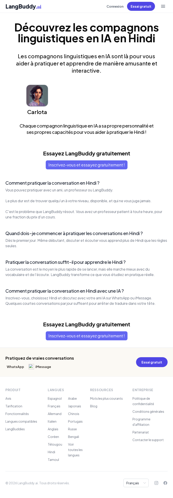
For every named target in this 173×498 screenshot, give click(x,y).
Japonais (74, 406)
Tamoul (53, 460)
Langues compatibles (21, 421)
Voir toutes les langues (75, 449)
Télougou (55, 444)
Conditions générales (148, 411)
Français (54, 406)
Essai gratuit (141, 6)
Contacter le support (148, 440)
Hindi (51, 452)
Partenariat (140, 432)
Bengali (73, 437)
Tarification (13, 406)
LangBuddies (15, 429)
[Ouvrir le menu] (163, 6)
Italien (52, 421)
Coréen (53, 437)
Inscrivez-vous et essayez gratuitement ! (86, 164)
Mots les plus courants (106, 398)
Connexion (115, 6)
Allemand (54, 414)
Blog (93, 406)
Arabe (72, 398)
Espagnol (55, 398)
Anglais (53, 429)
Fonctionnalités (17, 414)
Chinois (73, 414)
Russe (72, 429)
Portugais (75, 421)
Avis (8, 398)
